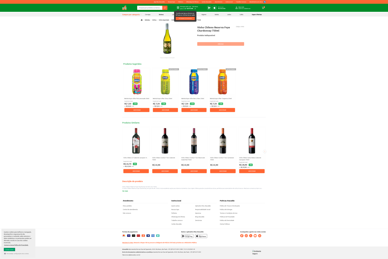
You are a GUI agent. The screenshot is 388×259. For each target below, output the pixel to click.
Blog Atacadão (199, 217)
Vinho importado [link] (164, 20)
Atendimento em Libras (256, 2)
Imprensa (198, 213)
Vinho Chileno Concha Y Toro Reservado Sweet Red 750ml (193, 158)
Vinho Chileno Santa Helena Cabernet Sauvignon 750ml (250, 158)
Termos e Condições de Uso (228, 213)
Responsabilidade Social (202, 209)
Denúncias (198, 220)
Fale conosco (127, 213)
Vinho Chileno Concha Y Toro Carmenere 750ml (222, 158)
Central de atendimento (130, 209)
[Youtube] (255, 235)
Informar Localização (185, 18)
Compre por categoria (131, 14)
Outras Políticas (225, 224)
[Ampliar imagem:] (167, 38)
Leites (229, 14)
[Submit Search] (164, 8)
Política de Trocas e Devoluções (230, 206)
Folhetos (180, 2)
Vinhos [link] (154, 20)
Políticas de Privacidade (227, 217)
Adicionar (221, 44)
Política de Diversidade (227, 220)
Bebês (217, 14)
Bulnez (161, 14)
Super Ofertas (257, 14)
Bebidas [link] (147, 20)
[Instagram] (246, 235)
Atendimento (218, 2)
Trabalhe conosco (177, 220)
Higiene (204, 14)
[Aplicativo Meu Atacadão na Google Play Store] (209, 8)
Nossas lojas (171, 2)
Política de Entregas (226, 209)
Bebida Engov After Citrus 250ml (162, 98)
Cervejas (147, 14)
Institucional (229, 2)
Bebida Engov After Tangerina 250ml (221, 98)
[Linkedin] (259, 235)
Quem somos (175, 206)
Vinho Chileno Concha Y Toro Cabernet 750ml (163, 158)
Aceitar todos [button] (9, 249)
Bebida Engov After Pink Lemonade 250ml (136, 98)
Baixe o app (222, 7)
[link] (142, 20)
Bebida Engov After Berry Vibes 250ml (192, 98)
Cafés (241, 14)
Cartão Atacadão (207, 2)
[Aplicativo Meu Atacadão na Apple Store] (214, 8)
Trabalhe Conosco (241, 2)
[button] (16, 253)
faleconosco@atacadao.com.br (131, 255)
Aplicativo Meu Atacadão (203, 206)
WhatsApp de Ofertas (192, 2)
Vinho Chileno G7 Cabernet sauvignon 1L (135, 157)
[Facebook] (241, 235)
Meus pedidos (127, 206)
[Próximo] (264, 151)
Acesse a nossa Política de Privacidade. (16, 245)
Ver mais (125, 191)
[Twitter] (250, 235)
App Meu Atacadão (159, 2)
